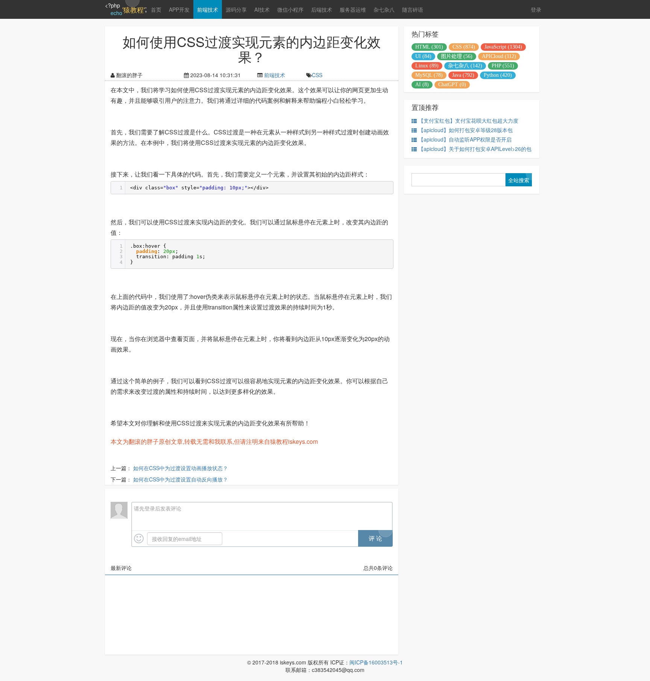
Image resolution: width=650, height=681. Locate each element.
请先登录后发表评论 (157, 508)
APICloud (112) (499, 56)
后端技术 (321, 9)
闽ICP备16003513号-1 (376, 662)
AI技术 (262, 9)
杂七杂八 (384, 9)
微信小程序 (290, 9)
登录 (536, 9)
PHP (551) (503, 66)
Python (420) (498, 75)
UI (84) (423, 56)
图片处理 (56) (456, 56)
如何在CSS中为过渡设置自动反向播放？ (180, 479)
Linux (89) (427, 66)
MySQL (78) (429, 75)
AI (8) (422, 84)
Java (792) (463, 75)
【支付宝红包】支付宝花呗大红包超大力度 (468, 120)
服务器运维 (353, 9)
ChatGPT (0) (452, 84)
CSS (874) (464, 47)
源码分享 (236, 9)
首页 (156, 9)
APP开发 (179, 9)
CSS (317, 75)
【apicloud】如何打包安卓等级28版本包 (465, 130)
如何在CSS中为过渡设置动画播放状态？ (180, 468)
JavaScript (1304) (503, 47)
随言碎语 (412, 9)
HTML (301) (429, 47)
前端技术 (207, 9)
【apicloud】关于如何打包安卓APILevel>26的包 (475, 148)
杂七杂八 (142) (465, 66)
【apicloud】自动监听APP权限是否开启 (465, 139)
